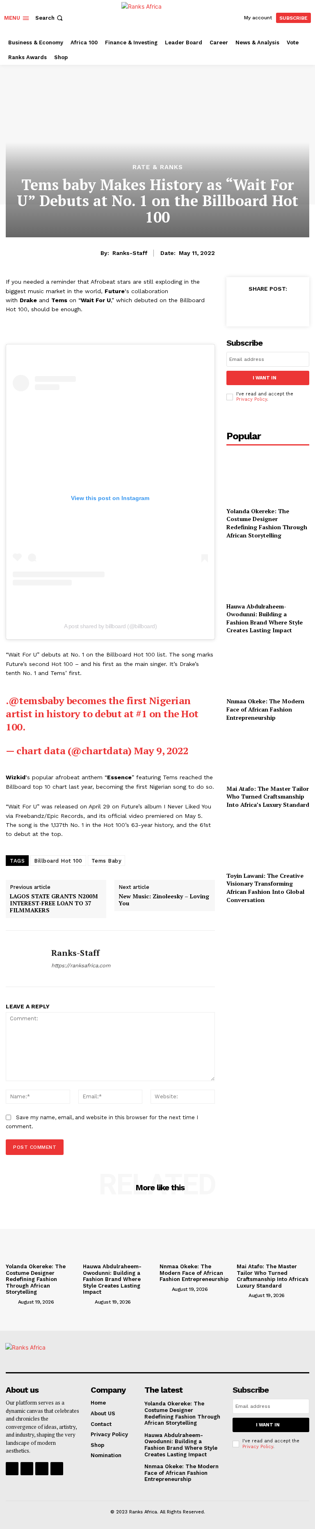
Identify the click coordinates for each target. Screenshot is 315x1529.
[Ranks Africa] (158, 16)
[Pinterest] (278, 307)
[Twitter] (259, 307)
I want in (264, 378)
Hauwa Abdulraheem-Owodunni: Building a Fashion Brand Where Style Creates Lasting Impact (264, 618)
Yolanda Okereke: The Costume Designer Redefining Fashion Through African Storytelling (266, 523)
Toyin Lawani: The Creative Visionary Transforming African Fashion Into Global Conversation (265, 888)
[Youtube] (56, 1468)
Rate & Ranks (157, 167)
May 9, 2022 (161, 750)
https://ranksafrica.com (80, 965)
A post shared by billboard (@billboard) (110, 626)
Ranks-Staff (129, 253)
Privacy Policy (251, 399)
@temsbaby (36, 700)
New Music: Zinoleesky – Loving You (164, 900)
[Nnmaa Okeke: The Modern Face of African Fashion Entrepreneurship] (267, 667)
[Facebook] (240, 307)
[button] (49, 18)
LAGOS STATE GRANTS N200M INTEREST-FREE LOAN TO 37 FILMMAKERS (54, 903)
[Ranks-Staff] (25, 958)
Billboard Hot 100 (58, 861)
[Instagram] (27, 1468)
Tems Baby (106, 861)
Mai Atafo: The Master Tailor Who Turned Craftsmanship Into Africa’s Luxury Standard (267, 796)
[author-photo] (11, 1301)
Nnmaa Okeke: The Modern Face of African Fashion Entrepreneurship (265, 709)
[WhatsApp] (297, 307)
